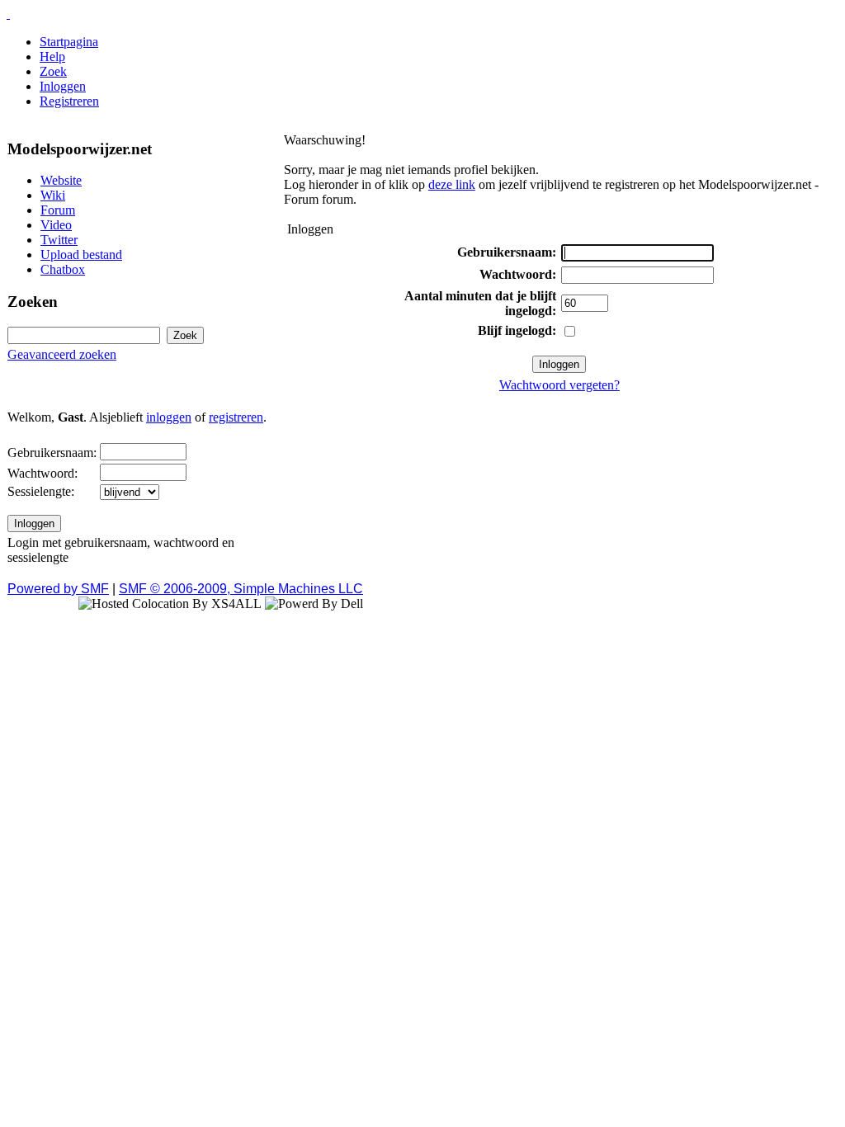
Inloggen (63, 86)
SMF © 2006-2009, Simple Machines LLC (241, 589)
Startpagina (69, 42)
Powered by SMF (58, 589)
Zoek (53, 71)
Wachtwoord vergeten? (559, 385)
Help (52, 57)
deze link (451, 184)
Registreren (69, 101)
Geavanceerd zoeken (61, 354)
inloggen (168, 417)
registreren (236, 417)
